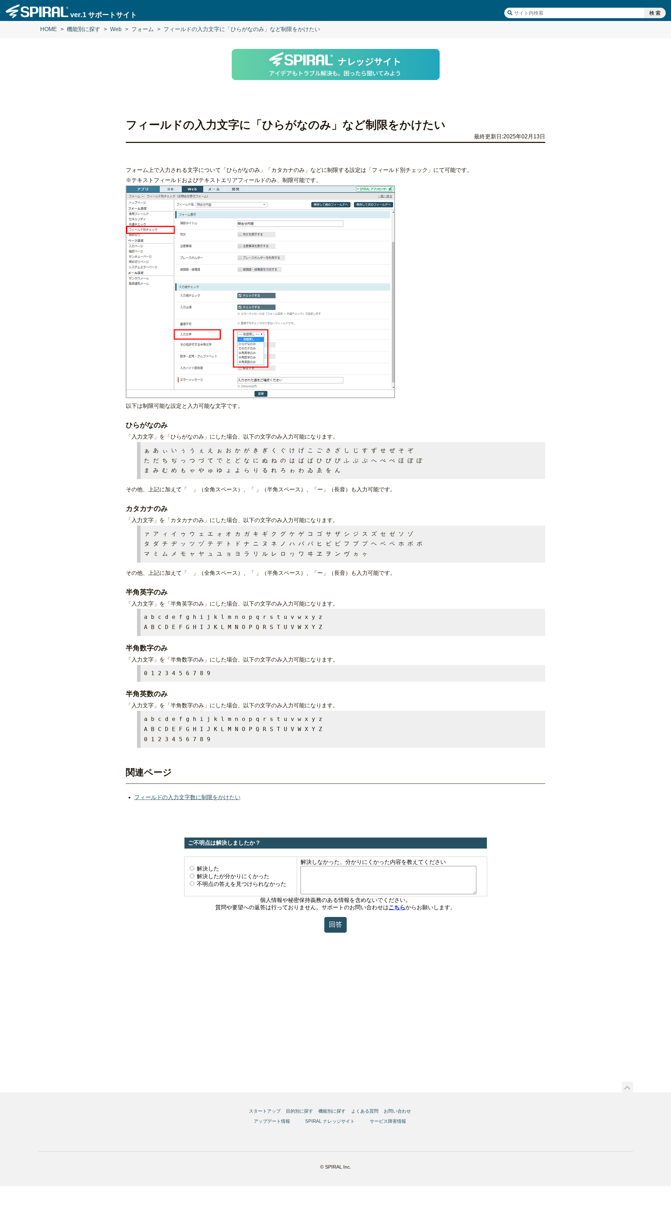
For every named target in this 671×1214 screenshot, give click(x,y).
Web (116, 29)
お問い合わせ (397, 1111)
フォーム (142, 29)
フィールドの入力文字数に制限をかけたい (187, 797)
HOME (48, 29)
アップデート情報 (272, 1121)
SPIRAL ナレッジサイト (330, 1121)
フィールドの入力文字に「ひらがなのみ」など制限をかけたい (242, 29)
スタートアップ (265, 1111)
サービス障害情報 (388, 1121)
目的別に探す (299, 1111)
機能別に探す (83, 29)
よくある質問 (364, 1111)
